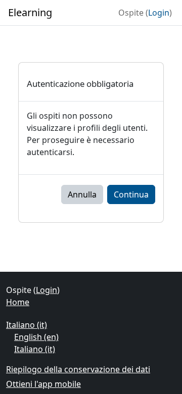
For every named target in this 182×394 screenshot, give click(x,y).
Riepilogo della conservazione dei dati (78, 369)
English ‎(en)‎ (36, 336)
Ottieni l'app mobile (43, 383)
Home (17, 302)
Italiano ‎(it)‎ (26, 324)
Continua (131, 194)
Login (158, 12)
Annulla (82, 194)
